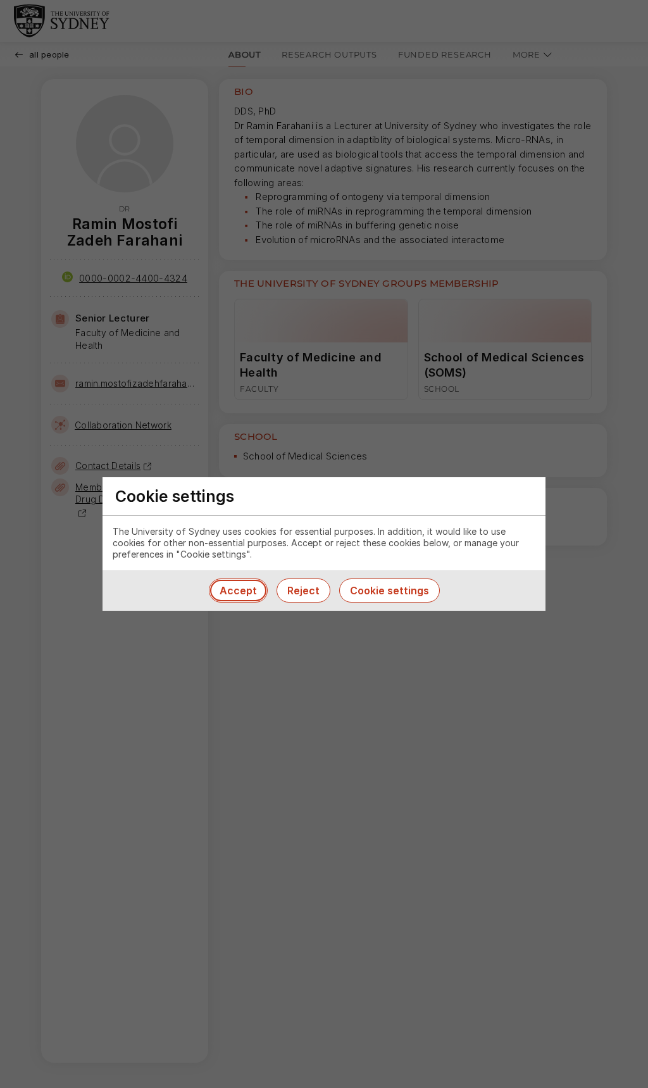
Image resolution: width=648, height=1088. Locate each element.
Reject (303, 590)
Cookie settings (389, 590)
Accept (238, 590)
